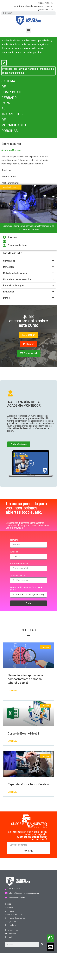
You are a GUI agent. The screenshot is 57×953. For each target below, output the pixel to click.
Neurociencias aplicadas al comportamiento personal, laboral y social (26, 679)
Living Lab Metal (12, 921)
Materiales (8, 267)
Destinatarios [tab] (8, 176)
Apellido (14, 552)
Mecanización (11, 907)
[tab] (28, 261)
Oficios (8, 904)
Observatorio (10, 925)
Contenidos (9, 261)
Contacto (9, 937)
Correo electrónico (19, 563)
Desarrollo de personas (15, 918)
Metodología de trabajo (15, 273)
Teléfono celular (18, 575)
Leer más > (12, 690)
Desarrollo (9, 911)
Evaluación (8, 292)
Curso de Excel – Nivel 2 (23, 733)
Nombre (14, 540)
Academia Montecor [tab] (11, 150)
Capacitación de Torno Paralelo (28, 784)
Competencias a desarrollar (17, 279)
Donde (6, 298)
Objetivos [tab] (6, 170)
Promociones (10, 933)
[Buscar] (42, 944)
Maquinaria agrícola (13, 914)
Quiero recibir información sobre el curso (26, 588)
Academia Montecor (12, 40)
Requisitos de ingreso (14, 285)
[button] (28, 30)
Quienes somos (11, 930)
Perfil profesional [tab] (10, 183)
